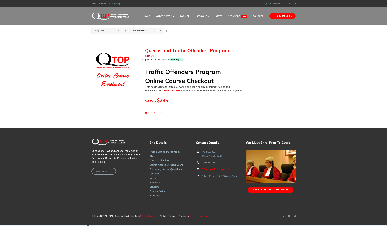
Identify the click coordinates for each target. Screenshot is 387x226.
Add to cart (151, 113)
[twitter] (290, 4)
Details (164, 113)
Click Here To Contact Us (215, 169)
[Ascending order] (125, 31)
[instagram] (295, 4)
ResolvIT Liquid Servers (200, 216)
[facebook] (285, 4)
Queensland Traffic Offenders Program (187, 50)
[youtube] (289, 216)
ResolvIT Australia (150, 216)
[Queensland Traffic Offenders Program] (112, 69)
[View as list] (167, 31)
